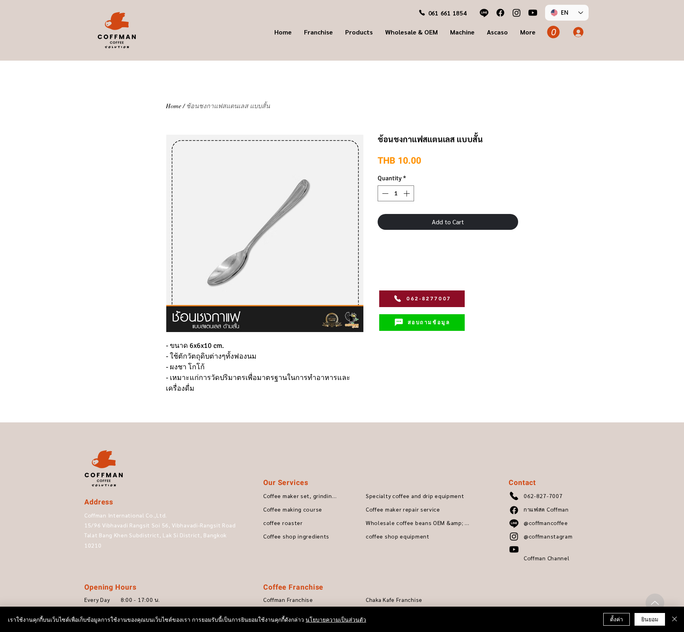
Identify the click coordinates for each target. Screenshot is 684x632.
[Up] (655, 603)
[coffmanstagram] (516, 13)
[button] (318, 32)
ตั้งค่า (616, 619)
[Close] (674, 619)
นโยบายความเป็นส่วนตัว (336, 619)
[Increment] (407, 193)
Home (173, 105)
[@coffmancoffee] (484, 13)
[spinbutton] (396, 193)
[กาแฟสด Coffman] (500, 13)
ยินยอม (649, 619)
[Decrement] (384, 193)
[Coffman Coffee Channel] (533, 13)
